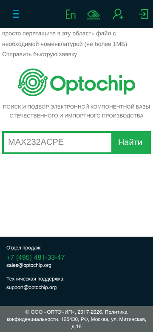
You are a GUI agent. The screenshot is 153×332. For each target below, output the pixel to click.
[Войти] (143, 17)
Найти (130, 142)
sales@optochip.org (28, 265)
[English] (72, 13)
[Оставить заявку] (93, 15)
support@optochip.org (31, 287)
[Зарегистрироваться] (118, 17)
